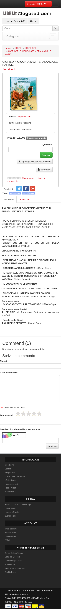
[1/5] (17, 413)
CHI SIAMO (9, 465)
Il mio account (10, 529)
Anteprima (45, 169)
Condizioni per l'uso (13, 561)
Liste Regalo (10, 508)
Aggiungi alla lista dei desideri (36, 161)
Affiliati (7, 540)
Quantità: (48, 144)
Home (8, 48)
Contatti (8, 469)
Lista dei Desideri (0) (15, 21)
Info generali (10, 473)
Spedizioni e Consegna (15, 476)
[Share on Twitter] (19, 188)
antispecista (15, 193)
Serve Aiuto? (10, 492)
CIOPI (18, 48)
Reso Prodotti (10, 488)
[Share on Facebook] (26, 188)
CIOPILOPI (30, 48)
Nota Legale (10, 564)
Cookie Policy (10, 572)
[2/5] (23, 413)
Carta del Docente (12, 557)
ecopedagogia (28, 193)
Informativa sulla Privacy (15, 568)
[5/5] (39, 413)
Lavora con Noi (11, 484)
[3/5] (28, 413)
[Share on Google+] (32, 188)
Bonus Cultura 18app (14, 553)
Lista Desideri (10, 536)
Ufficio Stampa (11, 480)
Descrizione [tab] (8, 199)
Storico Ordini (10, 533)
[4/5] (33, 413)
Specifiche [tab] (24, 199)
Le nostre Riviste (12, 512)
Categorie (12, 36)
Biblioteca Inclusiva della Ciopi (18, 504)
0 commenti (28, 178)
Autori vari (8, 69)
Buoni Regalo (10, 516)
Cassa (33, 21)
